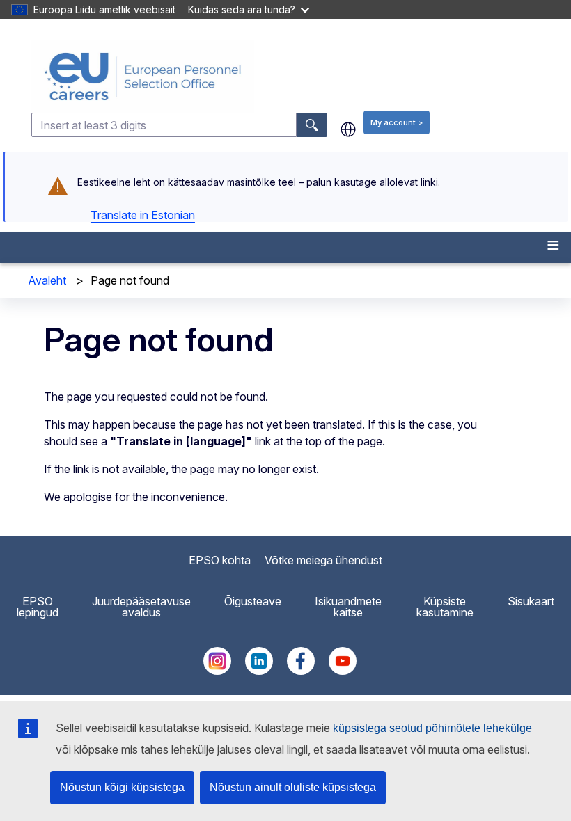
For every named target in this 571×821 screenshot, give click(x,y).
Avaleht (47, 280)
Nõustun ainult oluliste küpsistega (293, 787)
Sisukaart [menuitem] (531, 601)
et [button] (348, 129)
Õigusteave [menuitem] (252, 601)
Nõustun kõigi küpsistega (122, 787)
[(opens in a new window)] (217, 671)
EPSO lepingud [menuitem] (37, 606)
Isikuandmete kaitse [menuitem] (348, 606)
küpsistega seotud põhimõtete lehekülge (432, 728)
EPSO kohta (220, 560)
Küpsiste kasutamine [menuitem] (445, 606)
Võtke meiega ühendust (323, 560)
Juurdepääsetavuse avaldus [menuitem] (141, 606)
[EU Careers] (299, 76)
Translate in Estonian (143, 215)
